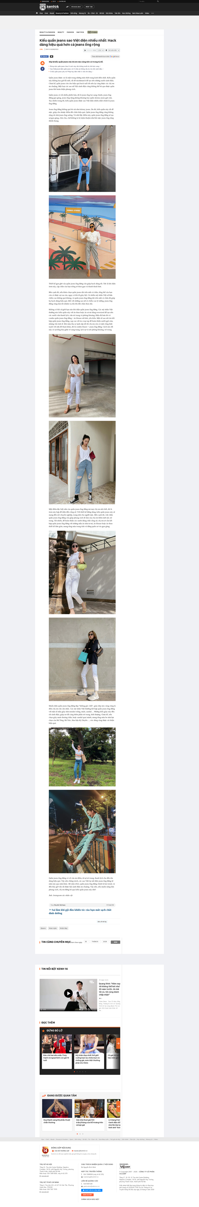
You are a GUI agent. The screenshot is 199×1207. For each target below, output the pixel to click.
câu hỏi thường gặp (62, 1151)
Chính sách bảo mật (90, 1199)
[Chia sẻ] (42, 69)
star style (53, 928)
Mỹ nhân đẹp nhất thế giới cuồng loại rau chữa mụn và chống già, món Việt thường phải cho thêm (88, 1059)
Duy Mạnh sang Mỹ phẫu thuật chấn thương (57, 1121)
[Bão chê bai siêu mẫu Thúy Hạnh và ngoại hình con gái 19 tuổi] (57, 1043)
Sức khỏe (109, 13)
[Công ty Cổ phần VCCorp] (125, 1166)
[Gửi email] (51, 56)
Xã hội (102, 13)
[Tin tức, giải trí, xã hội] (51, 7)
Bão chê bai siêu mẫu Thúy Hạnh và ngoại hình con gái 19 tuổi (56, 1057)
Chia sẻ (44, 56)
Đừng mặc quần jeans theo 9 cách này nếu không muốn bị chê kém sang (75, 66)
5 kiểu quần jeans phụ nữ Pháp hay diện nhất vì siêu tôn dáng (71, 71)
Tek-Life (132, 1139)
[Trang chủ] (42, 63)
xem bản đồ (45, 1176)
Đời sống (73, 13)
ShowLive (62, 1)
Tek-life (117, 13)
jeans (44, 928)
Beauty (61, 32)
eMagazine (45, 1)
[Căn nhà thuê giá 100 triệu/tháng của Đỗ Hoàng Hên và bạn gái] (90, 1108)
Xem (115, 942)
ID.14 (54, 1)
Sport (71, 1139)
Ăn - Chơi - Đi (93, 13)
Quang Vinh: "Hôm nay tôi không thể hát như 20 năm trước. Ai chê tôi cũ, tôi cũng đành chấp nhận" (109, 989)
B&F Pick (80, 32)
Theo (82, 905)
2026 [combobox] (105, 942)
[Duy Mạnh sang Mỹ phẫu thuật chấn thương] (57, 1108)
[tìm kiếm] (158, 1)
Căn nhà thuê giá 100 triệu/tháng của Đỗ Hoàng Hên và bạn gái (89, 1122)
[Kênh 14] (45, 1152)
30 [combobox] (86, 942)
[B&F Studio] (92, 32)
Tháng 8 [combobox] (95, 942)
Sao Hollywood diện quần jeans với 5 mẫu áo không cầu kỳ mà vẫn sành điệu (76, 69)
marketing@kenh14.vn (90, 1177)
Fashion (70, 32)
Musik (52, 13)
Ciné (46, 13)
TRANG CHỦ (37, 13)
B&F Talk (90, 7)
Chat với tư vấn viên (93, 1190)
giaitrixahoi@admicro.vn (91, 1186)
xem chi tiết (87, 1195)
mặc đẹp (64, 928)
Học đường (126, 13)
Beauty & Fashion (62, 13)
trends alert (76, 7)
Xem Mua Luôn (137, 13)
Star (41, 13)
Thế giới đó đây (115, 1139)
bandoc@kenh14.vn (80, 1151)
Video (147, 13)
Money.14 (82, 13)
